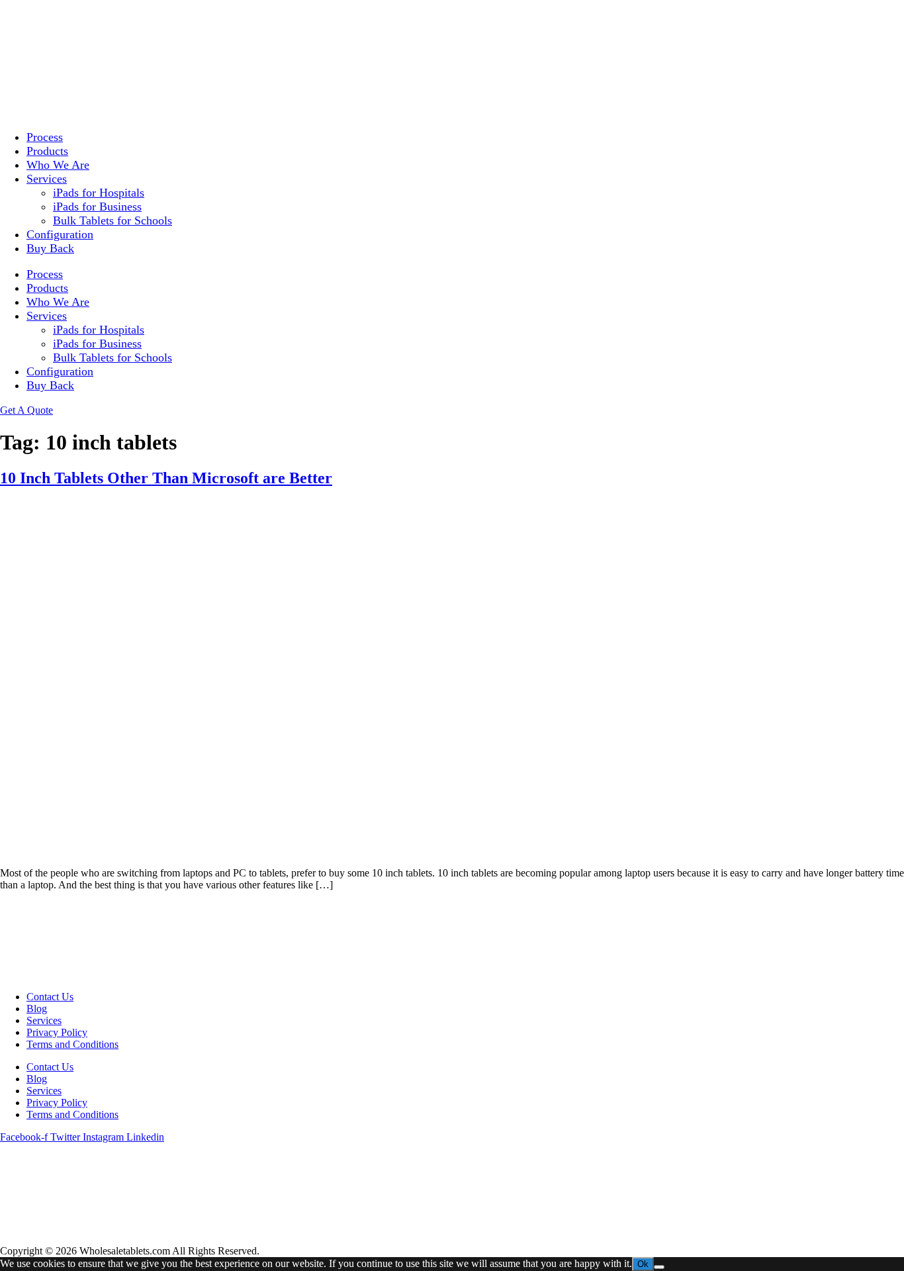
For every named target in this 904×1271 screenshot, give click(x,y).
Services (46, 178)
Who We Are (57, 164)
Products (47, 151)
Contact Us (49, 996)
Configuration (59, 234)
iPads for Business (97, 206)
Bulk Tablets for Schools (112, 220)
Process (44, 137)
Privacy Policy (56, 1032)
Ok (643, 1264)
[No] (659, 1267)
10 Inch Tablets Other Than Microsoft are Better (166, 478)
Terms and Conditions (72, 1044)
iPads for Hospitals (98, 192)
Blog (36, 1008)
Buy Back (50, 248)
